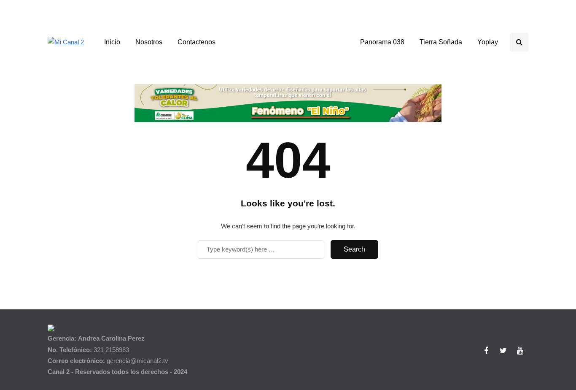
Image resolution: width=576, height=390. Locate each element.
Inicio (112, 42)
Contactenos (196, 42)
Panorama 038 (382, 42)
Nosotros (148, 42)
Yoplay (487, 42)
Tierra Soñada (441, 42)
